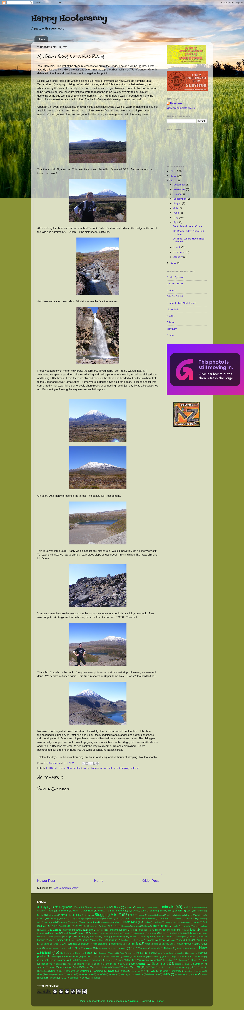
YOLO (63, 978)
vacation (188, 971)
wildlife (166, 974)
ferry (125, 930)
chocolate (177, 919)
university (176, 971)
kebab (172, 940)
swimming (65, 967)
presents (98, 956)
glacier (127, 933)
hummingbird (146, 936)
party (160, 953)
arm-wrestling (198, 907)
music (122, 948)
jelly (50, 940)
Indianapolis (181, 937)
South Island (160, 963)
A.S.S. (81, 907)
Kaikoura (112, 940)
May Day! (172, 328)
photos (41, 956)
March (177, 247)
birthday (77, 915)
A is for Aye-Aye (175, 277)
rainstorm (59, 960)
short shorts (46, 964)
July (176, 208)
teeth (161, 967)
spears (178, 964)
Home (41, 39)
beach (178, 910)
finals (141, 930)
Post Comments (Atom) (66, 888)
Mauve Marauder (185, 944)
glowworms (139, 933)
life (205, 940)
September (180, 198)
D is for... (172, 322)
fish (157, 930)
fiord (149, 930)
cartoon (108, 919)
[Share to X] (90, 763)
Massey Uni (167, 944)
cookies (115, 922)
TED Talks (150, 967)
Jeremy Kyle (62, 940)
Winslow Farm (181, 974)
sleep (86, 768)
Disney (104, 926)
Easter (43, 930)
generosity (105, 933)
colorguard (50, 922)
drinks (146, 926)
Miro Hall (66, 948)
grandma (152, 933)
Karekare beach (128, 940)
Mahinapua (116, 944)
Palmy (139, 953)
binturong (52, 915)
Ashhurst (41, 911)
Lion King (45, 944)
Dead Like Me (65, 926)
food (193, 929)
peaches (181, 953)
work (43, 977)
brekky (170, 915)
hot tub (133, 937)
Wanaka (71, 974)
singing (69, 964)
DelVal (79, 925)
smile (99, 964)
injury (192, 937)
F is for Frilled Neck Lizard (181, 303)
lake (190, 940)
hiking (81, 936)
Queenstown (139, 956)
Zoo (84, 978)
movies (88, 948)
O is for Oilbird (175, 296)
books (141, 915)
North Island (65, 953)
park (151, 953)
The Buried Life (200, 967)
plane (64, 956)
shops (204, 960)
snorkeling (111, 964)
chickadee (164, 918)
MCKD (200, 944)
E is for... (171, 335)
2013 (174, 171)
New (179, 948)
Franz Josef (54, 933)
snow (122, 964)
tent (168, 967)
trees (124, 971)
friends (81, 933)
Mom (77, 948)
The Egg (44, 971)
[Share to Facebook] (94, 763)
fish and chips (169, 930)
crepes (187, 922)
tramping (124, 768)
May (176, 217)
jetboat (75, 940)
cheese (127, 918)
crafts (146, 922)
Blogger (159, 1001)
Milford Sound (52, 948)
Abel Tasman (94, 907)
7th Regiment (63, 907)
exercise (67, 930)
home (105, 936)
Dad (205, 922)
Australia (88, 910)
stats (187, 964)
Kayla (161, 940)
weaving (113, 974)
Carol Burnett (96, 919)
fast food (100, 930)
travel (111, 970)
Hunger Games (164, 936)
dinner (93, 926)
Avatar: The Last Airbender (111, 910)
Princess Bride (112, 957)
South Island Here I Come (187, 226)
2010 (174, 262)
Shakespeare (181, 960)
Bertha (40, 915)
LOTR (49, 768)
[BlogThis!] (87, 763)
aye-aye (133, 910)
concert (74, 922)
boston (151, 915)
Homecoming (119, 936)
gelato (94, 933)
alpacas (140, 907)
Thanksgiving (181, 967)
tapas (95, 967)
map (156, 944)
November (179, 189)
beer (189, 910)
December (179, 184)
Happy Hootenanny (69, 18)
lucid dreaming (100, 944)
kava (141, 940)
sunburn (41, 967)
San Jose (131, 960)
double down (123, 926)
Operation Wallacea (107, 953)
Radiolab (199, 956)
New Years (190, 948)
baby (143, 910)
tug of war (135, 971)
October (178, 194)
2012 (174, 175)
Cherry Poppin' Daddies (145, 919)
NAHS (134, 948)
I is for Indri (173, 309)
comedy (63, 922)
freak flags (69, 933)
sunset (52, 967)
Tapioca (105, 967)
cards (64, 919)
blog (87, 915)
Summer (198, 963)
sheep (194, 960)
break (160, 915)
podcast (86, 956)
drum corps (160, 925)
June (176, 212)
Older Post (150, 880)
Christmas (190, 918)
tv (144, 971)
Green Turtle (166, 933)
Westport (139, 974)
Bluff (132, 915)
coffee (201, 919)
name (144, 948)
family (79, 929)
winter (194, 974)
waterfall (101, 974)
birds (64, 914)
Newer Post (46, 880)
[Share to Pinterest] (97, 763)
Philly (200, 953)
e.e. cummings (200, 926)
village (49, 974)
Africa (117, 907)
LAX (198, 940)
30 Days (42, 907)
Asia (51, 910)
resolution (110, 960)
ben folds (199, 911)
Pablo (121, 953)
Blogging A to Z (107, 914)
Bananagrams (157, 910)
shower (59, 964)
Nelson (168, 948)
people (191, 953)
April (176, 222)
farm (91, 930)
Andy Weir (152, 907)
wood (204, 974)
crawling (157, 922)
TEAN (136, 967)
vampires (200, 971)
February (179, 252)
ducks (175, 926)
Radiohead (185, 956)
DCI (53, 926)
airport (128, 907)
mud (113, 948)
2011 (174, 180)
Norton (78, 953)
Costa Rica (130, 922)
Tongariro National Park (104, 768)
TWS (152, 971)
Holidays (94, 936)
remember (97, 960)
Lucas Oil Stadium (80, 944)
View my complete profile (181, 108)
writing (53, 978)
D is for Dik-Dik (175, 283)
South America (137, 963)
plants (75, 956)
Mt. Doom (60, 768)
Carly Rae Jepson (79, 919)
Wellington (126, 974)
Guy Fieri (179, 933)
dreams (136, 926)
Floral (183, 930)
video (40, 974)
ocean (88, 953)
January (178, 257)
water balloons (86, 974)
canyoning (53, 918)
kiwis (181, 940)
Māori (147, 944)
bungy (189, 915)
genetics (117, 933)
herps (69, 936)
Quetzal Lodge (169, 956)
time (53, 971)
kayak (150, 940)
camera (40, 918)
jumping (85, 940)
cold (39, 922)
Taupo (115, 967)
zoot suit (93, 978)
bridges (179, 915)
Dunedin (186, 926)
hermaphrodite (55, 937)
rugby (120, 960)
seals (156, 960)
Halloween (192, 933)
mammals (132, 943)
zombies (74, 978)
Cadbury (200, 915)
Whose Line (153, 974)
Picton (55, 957)
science (144, 960)
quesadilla (153, 957)
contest (104, 922)
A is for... (171, 316)
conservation (89, 922)
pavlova (169, 953)
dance (43, 926)
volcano (135, 768)
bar (169, 911)
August (177, 203)
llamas (55, 944)
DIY (112, 926)
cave (118, 918)
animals (167, 906)
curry (196, 922)
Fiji (132, 929)
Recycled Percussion (78, 960)
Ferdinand (113, 930)
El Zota (54, 929)
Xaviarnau (133, 1001)
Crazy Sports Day (173, 922)
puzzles (126, 957)
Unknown (176, 103)
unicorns (164, 971)
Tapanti (85, 967)
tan (76, 967)
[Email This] (84, 763)
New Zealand (74, 768)
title (60, 971)
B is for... (171, 290)
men (39, 948)
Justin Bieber (99, 940)
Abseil (107, 907)
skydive (80, 964)
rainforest (42, 960)
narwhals (155, 948)
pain (130, 953)
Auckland (63, 910)
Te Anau (125, 967)
